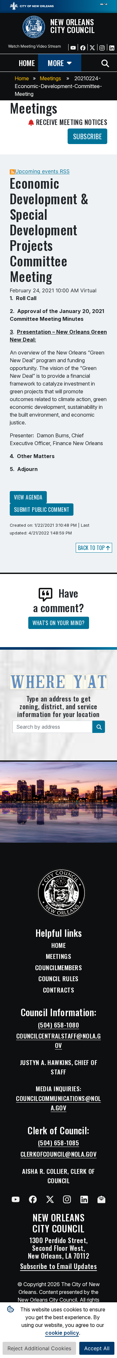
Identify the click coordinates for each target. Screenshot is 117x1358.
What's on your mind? (58, 623)
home (27, 62)
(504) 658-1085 (58, 1142)
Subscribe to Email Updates (58, 1266)
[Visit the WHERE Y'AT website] (58, 684)
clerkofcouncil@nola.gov (58, 1154)
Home (22, 78)
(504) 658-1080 (58, 1024)
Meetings (50, 78)
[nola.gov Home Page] (32, 5)
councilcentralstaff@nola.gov (58, 1040)
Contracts (58, 989)
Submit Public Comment (41, 509)
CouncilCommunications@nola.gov (58, 1103)
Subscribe (87, 136)
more (56, 62)
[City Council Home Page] (58, 893)
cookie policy (62, 1333)
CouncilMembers (58, 967)
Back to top (92, 548)
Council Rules (58, 978)
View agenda (28, 497)
